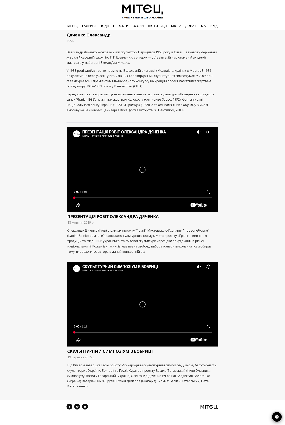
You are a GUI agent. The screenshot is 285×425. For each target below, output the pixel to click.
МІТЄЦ (72, 26)
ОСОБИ (138, 26)
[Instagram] (85, 406)
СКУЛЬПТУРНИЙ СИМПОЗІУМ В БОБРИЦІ (110, 351)
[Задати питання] (277, 417)
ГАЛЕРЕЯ (89, 26)
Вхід (214, 26)
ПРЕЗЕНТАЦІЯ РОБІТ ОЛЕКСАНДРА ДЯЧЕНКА (113, 216)
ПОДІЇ (104, 26)
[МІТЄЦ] (209, 406)
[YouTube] (77, 406)
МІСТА (176, 26)
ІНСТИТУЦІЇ (157, 26)
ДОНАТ (191, 26)
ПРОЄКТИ (121, 26)
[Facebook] (69, 406)
